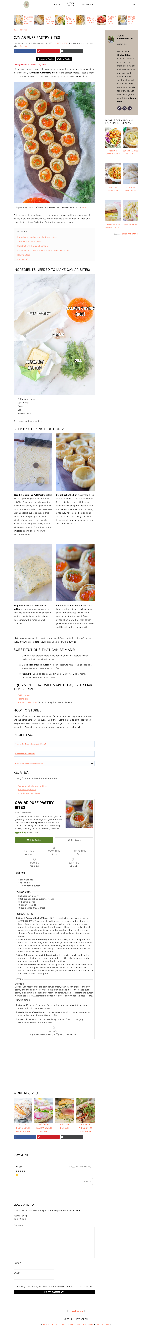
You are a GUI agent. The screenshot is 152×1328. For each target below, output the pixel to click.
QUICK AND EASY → (130, 234)
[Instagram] (124, 108)
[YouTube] (130, 108)
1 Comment (23, 46)
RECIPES (23, 30)
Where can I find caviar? (25, 754)
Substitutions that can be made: (32, 246)
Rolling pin (23, 699)
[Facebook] (119, 108)
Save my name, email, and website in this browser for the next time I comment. (55, 1286)
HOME (57, 4)
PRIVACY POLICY (51, 1324)
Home (16, 30)
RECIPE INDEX (71, 4)
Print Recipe (65, 59)
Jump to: (23, 231)
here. (83, 207)
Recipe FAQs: (23, 259)
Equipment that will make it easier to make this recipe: (43, 250)
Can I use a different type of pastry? (29, 763)
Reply (87, 1181)
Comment (19, 1225)
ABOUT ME (87, 4)
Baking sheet (24, 695)
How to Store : (24, 255)
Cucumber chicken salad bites (32, 786)
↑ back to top (76, 1311)
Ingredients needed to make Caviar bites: (37, 237)
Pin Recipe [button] (76, 840)
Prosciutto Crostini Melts (30, 793)
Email (17, 1273)
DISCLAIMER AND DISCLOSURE (77, 1324)
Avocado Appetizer (27, 789)
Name (17, 1263)
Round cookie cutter (28, 702)
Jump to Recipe (47, 59)
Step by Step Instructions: (30, 241)
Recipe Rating (20, 1216)
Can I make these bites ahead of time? (30, 744)
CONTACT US (102, 1324)
